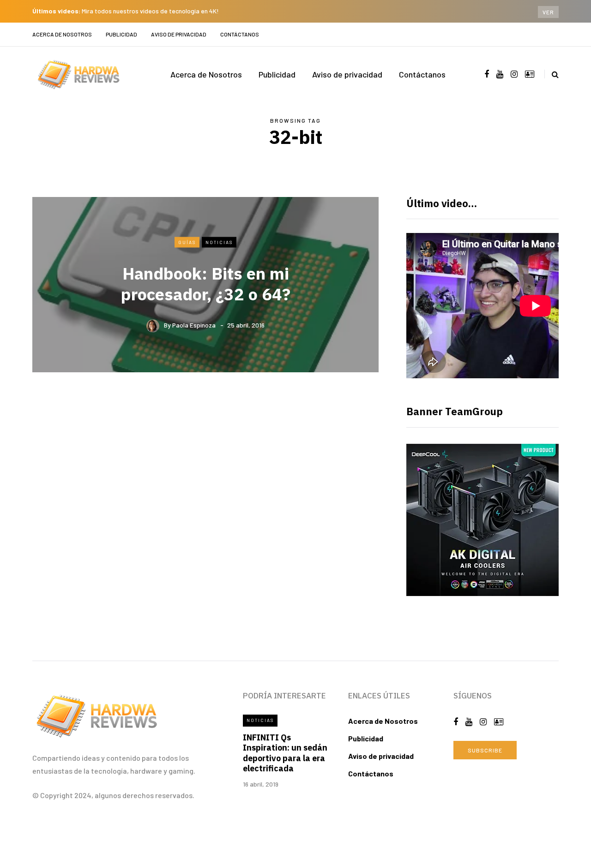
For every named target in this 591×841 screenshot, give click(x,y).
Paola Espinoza (194, 325)
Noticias (219, 242)
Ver (548, 12)
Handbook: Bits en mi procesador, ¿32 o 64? (205, 283)
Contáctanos (239, 34)
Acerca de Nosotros (62, 34)
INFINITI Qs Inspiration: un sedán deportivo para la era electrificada (285, 753)
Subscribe (485, 750)
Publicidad (121, 34)
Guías (187, 242)
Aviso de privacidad (178, 34)
